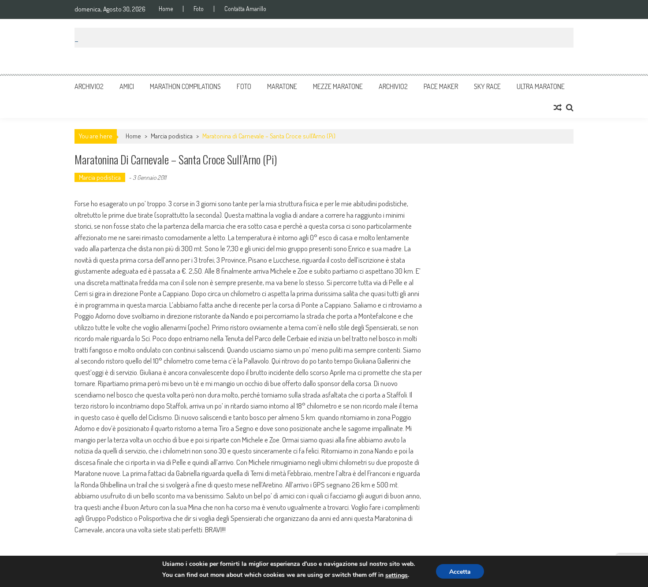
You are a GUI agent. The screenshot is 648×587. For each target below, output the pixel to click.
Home (166, 9)
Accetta (460, 572)
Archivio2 (89, 86)
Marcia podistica (172, 136)
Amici (126, 86)
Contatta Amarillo (245, 9)
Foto (199, 9)
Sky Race (487, 86)
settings (396, 575)
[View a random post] (558, 107)
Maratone (282, 86)
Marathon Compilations (185, 86)
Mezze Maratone (338, 86)
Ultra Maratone (541, 86)
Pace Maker (441, 86)
